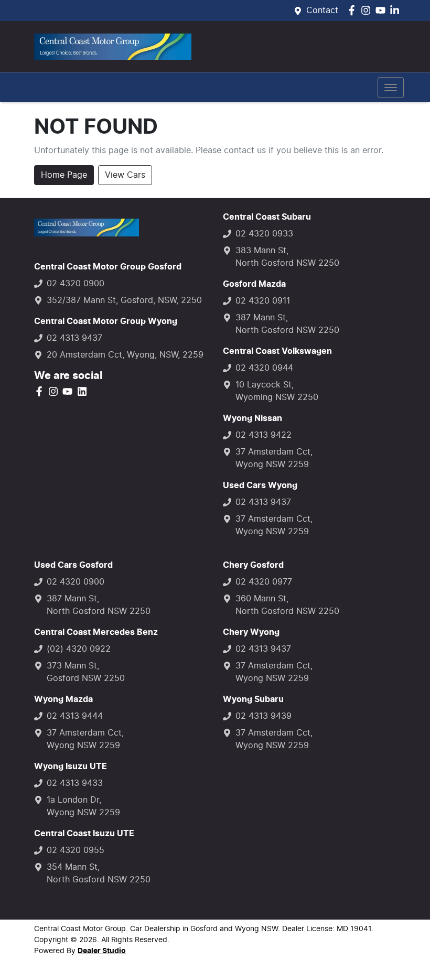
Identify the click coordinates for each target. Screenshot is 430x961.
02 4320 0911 (262, 301)
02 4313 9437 (74, 338)
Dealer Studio (102, 951)
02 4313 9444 (75, 716)
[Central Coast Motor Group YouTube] (382, 10)
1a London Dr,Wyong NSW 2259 (83, 806)
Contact (322, 10)
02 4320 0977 (263, 582)
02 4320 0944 (264, 368)
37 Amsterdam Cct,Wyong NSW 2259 (274, 458)
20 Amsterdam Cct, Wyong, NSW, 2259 (125, 355)
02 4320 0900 (75, 283)
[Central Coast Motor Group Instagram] (368, 10)
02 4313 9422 (263, 435)
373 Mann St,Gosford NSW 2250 (86, 672)
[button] (391, 87)
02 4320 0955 (75, 850)
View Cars (125, 175)
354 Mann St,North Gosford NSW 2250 (98, 873)
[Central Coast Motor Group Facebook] (354, 10)
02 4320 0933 (264, 234)
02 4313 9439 (263, 716)
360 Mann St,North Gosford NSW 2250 (287, 605)
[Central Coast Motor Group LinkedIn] (397, 10)
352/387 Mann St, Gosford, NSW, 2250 (124, 300)
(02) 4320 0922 (79, 649)
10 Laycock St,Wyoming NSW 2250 (276, 391)
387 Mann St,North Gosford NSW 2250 (287, 324)
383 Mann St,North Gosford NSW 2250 (287, 256)
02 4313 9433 (75, 783)
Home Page (64, 175)
